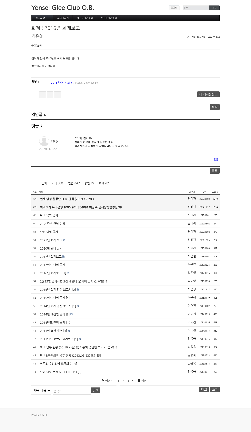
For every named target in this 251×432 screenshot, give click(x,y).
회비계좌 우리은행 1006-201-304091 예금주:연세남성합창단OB (81, 207)
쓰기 (215, 389)
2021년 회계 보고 (51, 240)
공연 (89, 183)
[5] (99, 355)
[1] (64, 273)
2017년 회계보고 (51, 256)
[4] (68, 297)
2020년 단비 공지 (51, 248)
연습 (74, 183)
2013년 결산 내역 (51, 330)
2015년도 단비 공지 (52, 297)
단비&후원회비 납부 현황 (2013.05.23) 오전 (68, 355)
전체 (44, 183)
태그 (204, 389)
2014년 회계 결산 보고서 (55, 306)
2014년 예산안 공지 (52, 314)
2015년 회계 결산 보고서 (55, 289)
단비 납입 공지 (49, 215)
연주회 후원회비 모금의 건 (56, 363)
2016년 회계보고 (62, 28)
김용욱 (192, 338)
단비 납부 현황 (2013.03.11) (58, 372)
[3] (68, 314)
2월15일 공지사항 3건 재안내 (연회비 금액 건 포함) (72, 281)
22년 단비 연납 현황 (52, 223)
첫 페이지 (107, 380)
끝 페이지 (143, 380)
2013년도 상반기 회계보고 (56, 339)
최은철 (37, 36)
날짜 (204, 192)
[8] (116, 347)
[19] (68, 322)
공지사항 (40, 17)
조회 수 (215, 192)
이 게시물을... (208, 94)
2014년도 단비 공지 (52, 322)
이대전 (192, 305)
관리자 (192, 198)
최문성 (192, 289)
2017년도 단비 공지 (52, 264)
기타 (57, 183)
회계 (104, 183)
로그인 (174, 7)
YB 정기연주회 (109, 17)
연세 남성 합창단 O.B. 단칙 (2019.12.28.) (67, 199)
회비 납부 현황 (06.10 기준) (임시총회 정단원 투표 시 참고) (77, 347)
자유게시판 (63, 17)
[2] (74, 289)
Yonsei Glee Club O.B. (62, 7)
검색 (95, 390)
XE (46, 415)
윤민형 (54, 141)
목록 (215, 107)
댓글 (216, 159)
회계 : (38, 28)
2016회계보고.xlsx (74, 82)
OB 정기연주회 (85, 17)
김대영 (192, 281)
